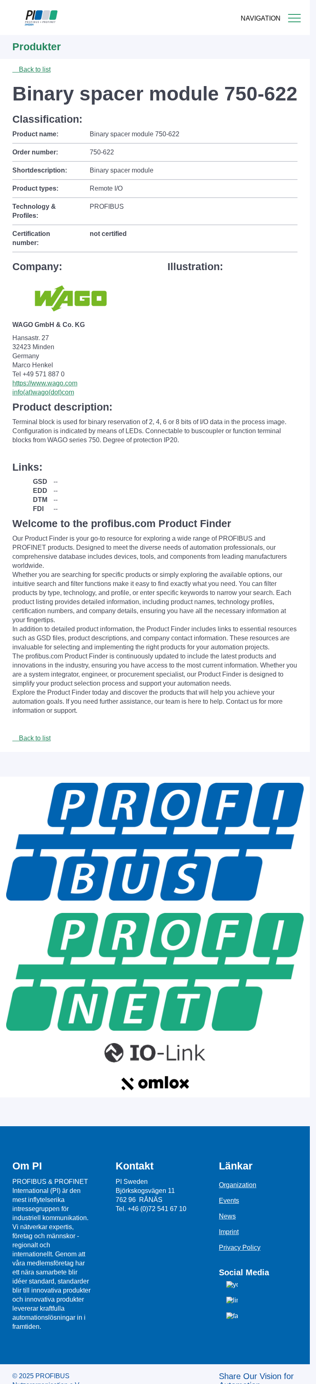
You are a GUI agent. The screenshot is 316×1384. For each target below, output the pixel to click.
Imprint (229, 1231)
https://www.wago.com (44, 383)
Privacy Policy (239, 1247)
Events (229, 1200)
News (227, 1216)
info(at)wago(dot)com (43, 392)
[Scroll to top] (299, 1371)
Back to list (34, 69)
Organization (237, 1184)
